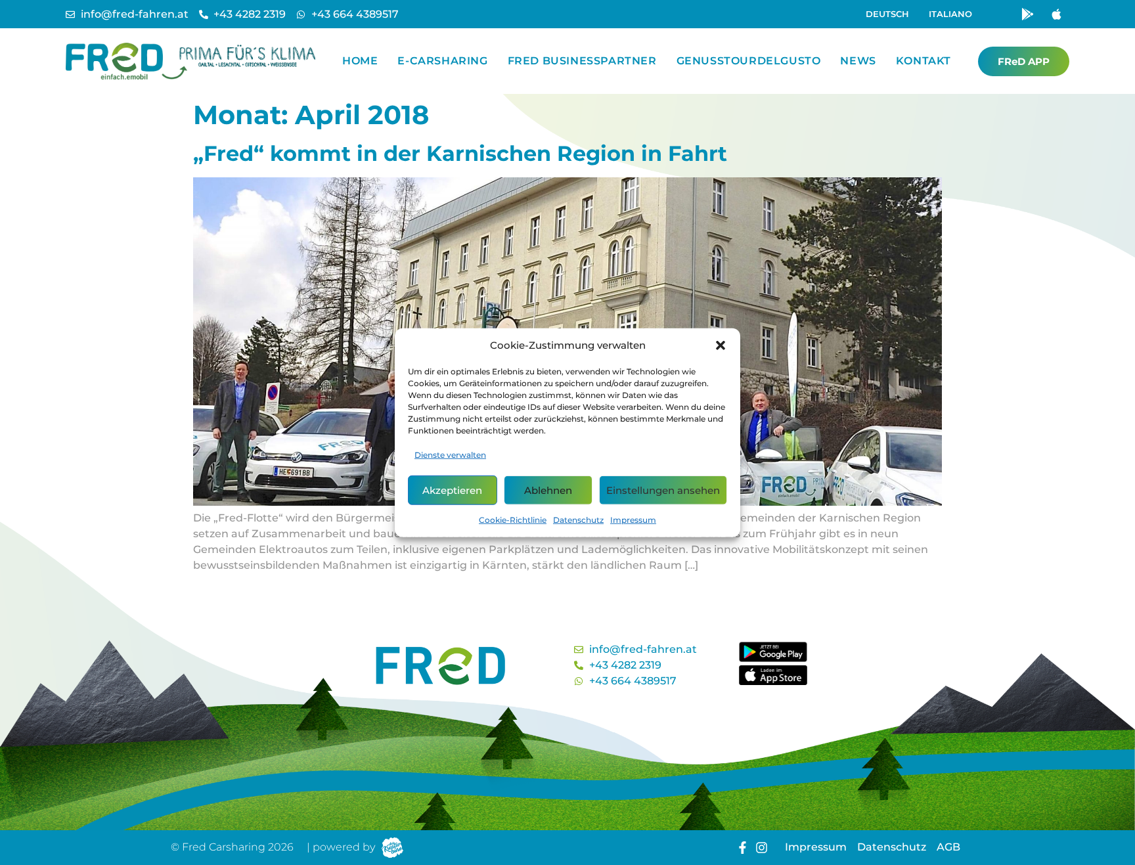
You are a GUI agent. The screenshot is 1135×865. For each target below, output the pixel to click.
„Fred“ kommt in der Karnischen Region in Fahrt (460, 153)
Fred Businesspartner (582, 61)
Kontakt (923, 61)
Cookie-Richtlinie (512, 520)
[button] (720, 345)
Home (360, 61)
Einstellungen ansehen (663, 489)
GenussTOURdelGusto (749, 61)
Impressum (633, 520)
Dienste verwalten (450, 455)
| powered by (341, 847)
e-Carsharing (442, 61)
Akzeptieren (452, 489)
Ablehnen (548, 489)
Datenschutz (578, 520)
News (858, 61)
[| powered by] (392, 847)
